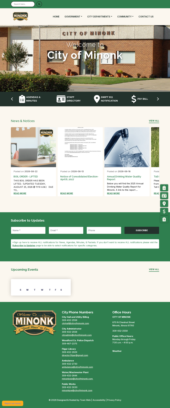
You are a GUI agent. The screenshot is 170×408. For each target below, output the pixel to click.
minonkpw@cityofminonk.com (77, 390)
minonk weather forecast (126, 361)
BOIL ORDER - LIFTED (26, 176)
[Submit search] (39, 4)
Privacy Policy (114, 400)
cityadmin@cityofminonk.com (77, 335)
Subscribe (142, 230)
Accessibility (99, 400)
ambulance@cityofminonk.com (77, 367)
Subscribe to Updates (23, 245)
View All (154, 120)
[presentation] (12, 99)
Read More (20, 193)
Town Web (85, 400)
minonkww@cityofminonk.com (77, 378)
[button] (74, 17)
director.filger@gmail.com (75, 355)
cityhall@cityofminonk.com (75, 323)
